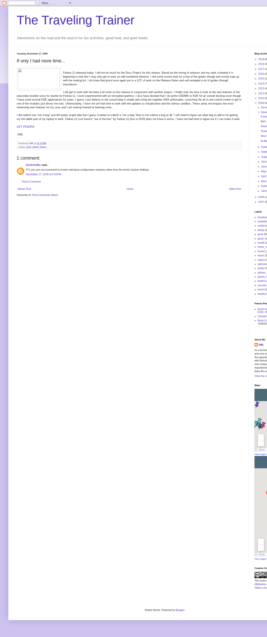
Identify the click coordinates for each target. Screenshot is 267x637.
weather (262, 293)
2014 (261, 83)
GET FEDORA (25, 126)
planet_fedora (39, 147)
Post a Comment (31, 181)
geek (28, 147)
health (261, 242)
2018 (261, 64)
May (264, 171)
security (262, 285)
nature (261, 259)
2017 (261, 69)
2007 (261, 201)
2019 (261, 59)
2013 (261, 88)
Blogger (180, 610)
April (264, 176)
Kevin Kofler (33, 165)
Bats (263, 121)
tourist (261, 289)
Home (130, 189)
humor (261, 251)
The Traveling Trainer (76, 20)
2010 (261, 98)
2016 (261, 73)
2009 (261, 103)
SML (261, 344)
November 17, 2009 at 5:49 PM (43, 174)
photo (261, 268)
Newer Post (24, 189)
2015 (261, 78)
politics (262, 280)
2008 (261, 197)
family (261, 230)
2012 (261, 93)
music (261, 255)
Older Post (235, 189)
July (263, 161)
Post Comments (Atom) (45, 195)
